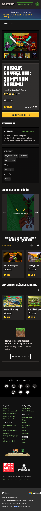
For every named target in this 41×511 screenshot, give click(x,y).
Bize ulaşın (25, 433)
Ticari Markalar (6, 503)
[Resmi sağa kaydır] (36, 212)
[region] (20, 212)
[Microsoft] (35, 492)
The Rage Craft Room (17, 90)
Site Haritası (26, 428)
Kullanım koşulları (28, 500)
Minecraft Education (9, 419)
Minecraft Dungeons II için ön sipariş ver (17, 16)
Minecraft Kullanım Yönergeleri (12, 480)
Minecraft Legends (9, 416)
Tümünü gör (7, 245)
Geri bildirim (26, 425)
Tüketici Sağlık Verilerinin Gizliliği (11, 500)
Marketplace (10, 23)
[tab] (6, 55)
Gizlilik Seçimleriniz (24, 506)
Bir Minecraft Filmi (9, 441)
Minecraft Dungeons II (10, 411)
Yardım (24, 423)
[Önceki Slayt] (32, 245)
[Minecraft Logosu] (9, 4)
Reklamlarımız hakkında (20, 503)
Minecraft (6, 408)
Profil (23, 439)
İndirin (24, 430)
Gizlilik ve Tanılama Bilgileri (10, 497)
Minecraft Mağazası (28, 411)
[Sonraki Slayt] (38, 245)
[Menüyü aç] (37, 4)
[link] (6, 386)
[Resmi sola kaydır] (4, 212)
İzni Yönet (27, 480)
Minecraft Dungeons (9, 414)
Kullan (24, 442)
